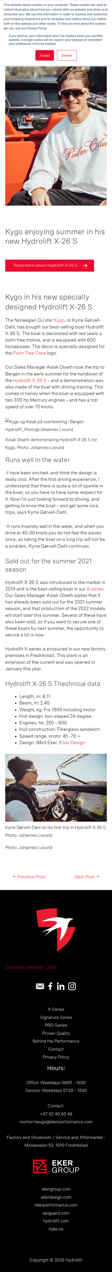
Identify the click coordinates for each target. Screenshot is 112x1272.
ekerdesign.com (56, 1197)
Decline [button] (66, 55)
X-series (95, 589)
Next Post (86, 877)
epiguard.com (56, 1213)
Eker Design (72, 742)
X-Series (56, 1009)
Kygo (59, 320)
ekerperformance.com (56, 1205)
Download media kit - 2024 (31, 967)
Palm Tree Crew (30, 353)
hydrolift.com (56, 1221)
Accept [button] (44, 55)
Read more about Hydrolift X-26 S (45, 265)
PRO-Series (56, 1025)
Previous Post (29, 877)
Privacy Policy (56, 1057)
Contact (56, 1049)
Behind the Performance (56, 1041)
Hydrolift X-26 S (29, 380)
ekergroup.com (56, 1189)
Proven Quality (56, 1033)
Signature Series (56, 1018)
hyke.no (56, 1229)
